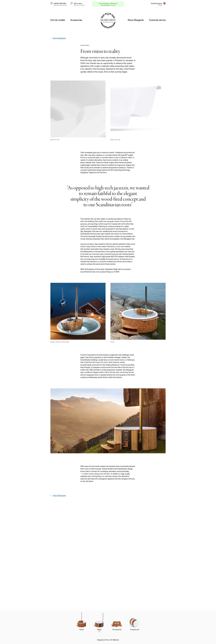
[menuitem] (81, 624)
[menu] (58, 20)
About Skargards (59, 38)
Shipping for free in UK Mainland (108, 640)
